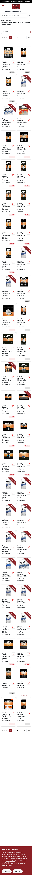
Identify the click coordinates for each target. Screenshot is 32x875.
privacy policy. (10, 861)
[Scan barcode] (29, 15)
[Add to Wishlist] (13, 61)
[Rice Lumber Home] (16, 6)
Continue (7, 871)
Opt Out (17, 871)
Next (29, 37)
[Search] (25, 15)
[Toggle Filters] (30, 32)
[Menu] (3, 5)
